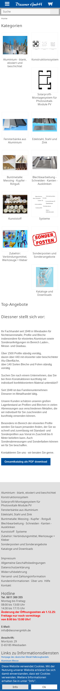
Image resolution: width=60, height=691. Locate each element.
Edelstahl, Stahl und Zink (16, 514)
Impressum (8, 558)
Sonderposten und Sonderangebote (24, 544)
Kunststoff (7, 531)
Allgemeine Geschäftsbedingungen (23, 563)
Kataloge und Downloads (17, 549)
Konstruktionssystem (14, 497)
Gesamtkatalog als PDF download (25, 461)
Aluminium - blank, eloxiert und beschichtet (28, 492)
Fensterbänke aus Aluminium (19, 510)
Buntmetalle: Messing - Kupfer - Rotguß (26, 519)
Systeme (21, 531)
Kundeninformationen (15, 581)
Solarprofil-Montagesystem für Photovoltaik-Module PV (20, 503)
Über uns (37, 581)
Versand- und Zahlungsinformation (23, 576)
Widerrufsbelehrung (14, 572)
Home (4, 18)
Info (15, 687)
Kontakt (6, 585)
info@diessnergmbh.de (16, 630)
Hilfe (47, 581)
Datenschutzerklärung (15, 567)
